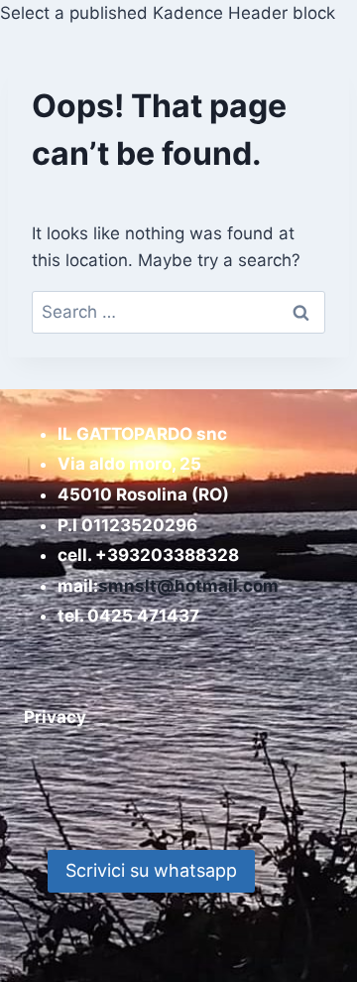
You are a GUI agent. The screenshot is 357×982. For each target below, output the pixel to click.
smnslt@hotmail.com (188, 586)
